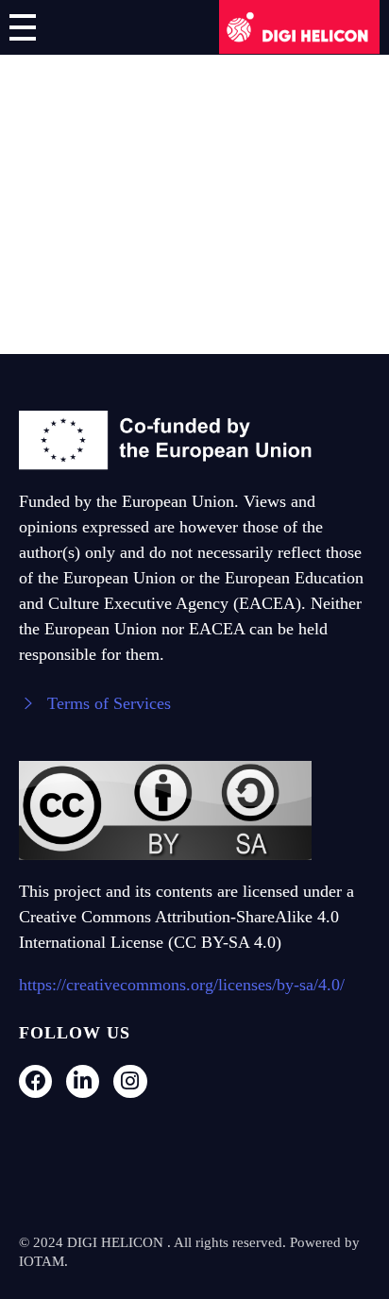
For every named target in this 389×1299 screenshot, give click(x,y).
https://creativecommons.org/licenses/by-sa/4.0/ (182, 983)
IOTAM (41, 1261)
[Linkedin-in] (82, 1080)
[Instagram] (129, 1080)
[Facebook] (35, 1080)
